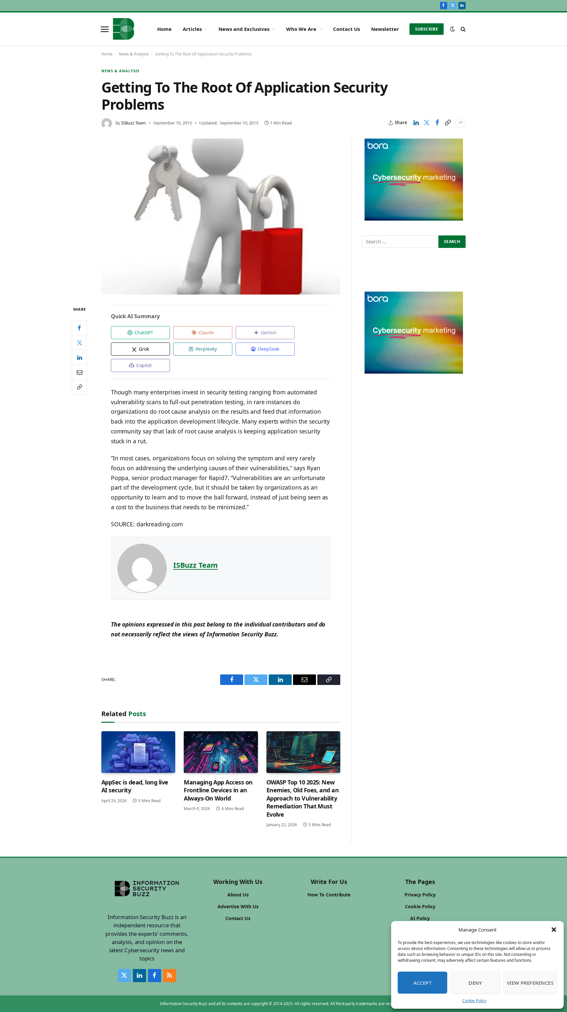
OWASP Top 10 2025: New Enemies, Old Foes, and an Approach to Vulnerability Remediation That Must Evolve (302, 798)
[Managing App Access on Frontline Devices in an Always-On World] (221, 752)
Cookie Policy (474, 1000)
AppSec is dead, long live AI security (134, 786)
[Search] (462, 29)
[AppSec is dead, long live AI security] (138, 752)
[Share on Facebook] (437, 123)
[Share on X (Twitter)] (426, 123)
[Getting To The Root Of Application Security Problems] (220, 217)
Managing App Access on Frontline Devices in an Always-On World (218, 790)
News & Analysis (134, 54)
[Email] (79, 372)
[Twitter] (79, 342)
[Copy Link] (447, 123)
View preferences (530, 982)
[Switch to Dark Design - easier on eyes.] (452, 29)
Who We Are (301, 29)
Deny (475, 982)
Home (164, 29)
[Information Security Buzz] (123, 29)
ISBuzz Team (133, 123)
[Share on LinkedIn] (416, 123)
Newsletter (385, 29)
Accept (422, 982)
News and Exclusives (244, 29)
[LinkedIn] (79, 357)
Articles (192, 29)
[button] (554, 929)
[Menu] (105, 29)
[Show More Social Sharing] (460, 123)
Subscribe (426, 29)
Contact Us (346, 29)
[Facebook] (79, 328)
